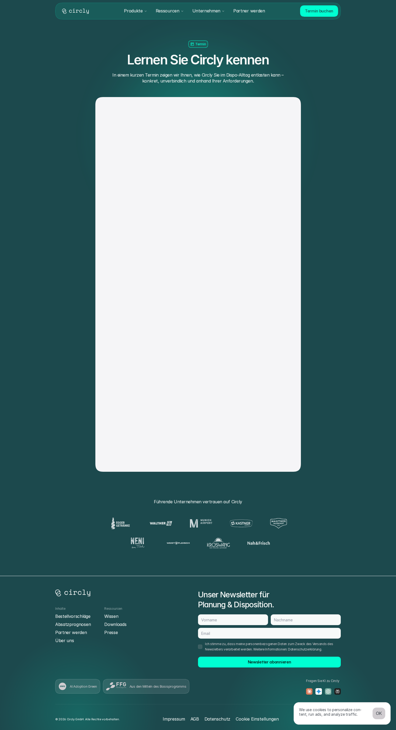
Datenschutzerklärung (304, 649)
